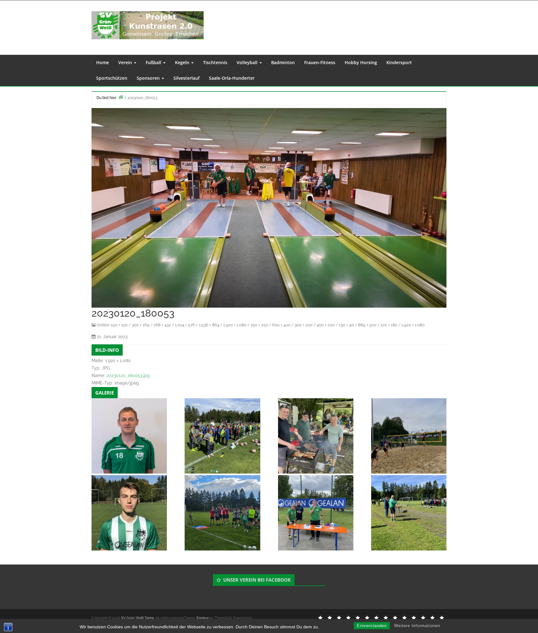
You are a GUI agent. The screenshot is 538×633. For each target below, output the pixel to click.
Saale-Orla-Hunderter (232, 78)
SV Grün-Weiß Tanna (137, 618)
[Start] (120, 97)
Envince (202, 618)
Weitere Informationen (417, 625)
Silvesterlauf (186, 78)
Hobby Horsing (361, 62)
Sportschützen (111, 78)
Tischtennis (215, 62)
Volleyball (248, 62)
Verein (125, 62)
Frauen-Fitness (319, 62)
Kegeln (183, 62)
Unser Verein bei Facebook (257, 580)
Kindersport (399, 62)
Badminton (283, 62)
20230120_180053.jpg (128, 375)
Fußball (154, 62)
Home (102, 62)
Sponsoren (149, 78)
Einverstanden (372, 625)
